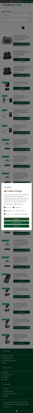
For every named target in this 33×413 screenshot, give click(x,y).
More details (24, 214)
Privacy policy (8, 204)
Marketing (9, 211)
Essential (9, 207)
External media (20, 211)
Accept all (16, 219)
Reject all (16, 226)
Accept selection (16, 222)
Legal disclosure (18, 204)
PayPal (8, 214)
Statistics (18, 207)
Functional (17, 214)
